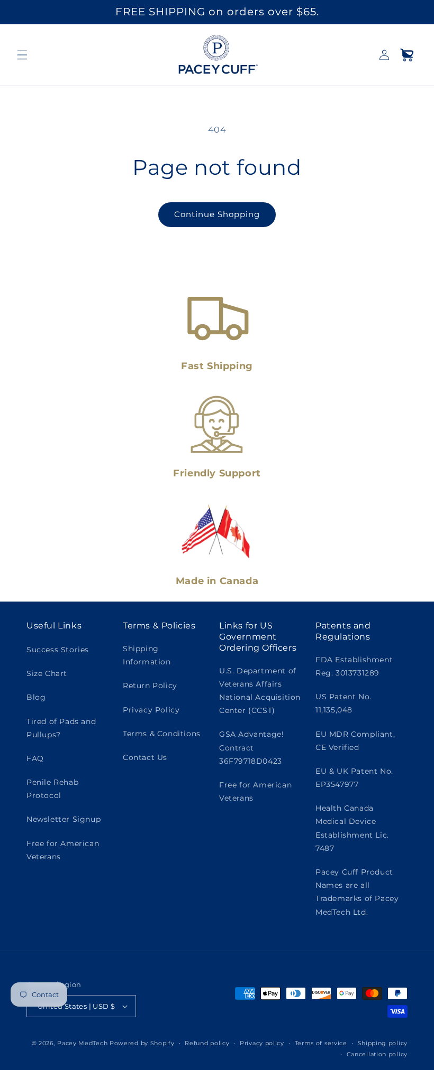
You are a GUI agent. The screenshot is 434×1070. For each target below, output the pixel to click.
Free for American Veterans (62, 850)
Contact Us (145, 757)
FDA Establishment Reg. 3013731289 (354, 666)
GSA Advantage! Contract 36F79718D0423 (251, 747)
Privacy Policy (151, 710)
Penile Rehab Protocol (52, 788)
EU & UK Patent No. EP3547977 (354, 777)
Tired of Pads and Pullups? (61, 728)
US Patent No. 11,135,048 (343, 703)
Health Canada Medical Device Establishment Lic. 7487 (352, 828)
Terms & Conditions (162, 733)
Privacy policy (262, 1043)
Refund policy (207, 1043)
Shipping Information (147, 655)
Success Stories (57, 649)
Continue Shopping (217, 214)
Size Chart (46, 673)
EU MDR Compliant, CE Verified (355, 740)
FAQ (35, 758)
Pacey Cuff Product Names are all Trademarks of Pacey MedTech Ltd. (357, 892)
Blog (36, 697)
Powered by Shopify (142, 1043)
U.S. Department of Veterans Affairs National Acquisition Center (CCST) (260, 691)
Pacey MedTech (82, 1043)
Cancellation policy (377, 1054)
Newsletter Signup (63, 819)
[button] (22, 55)
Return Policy (150, 685)
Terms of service (321, 1043)
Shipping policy (383, 1043)
